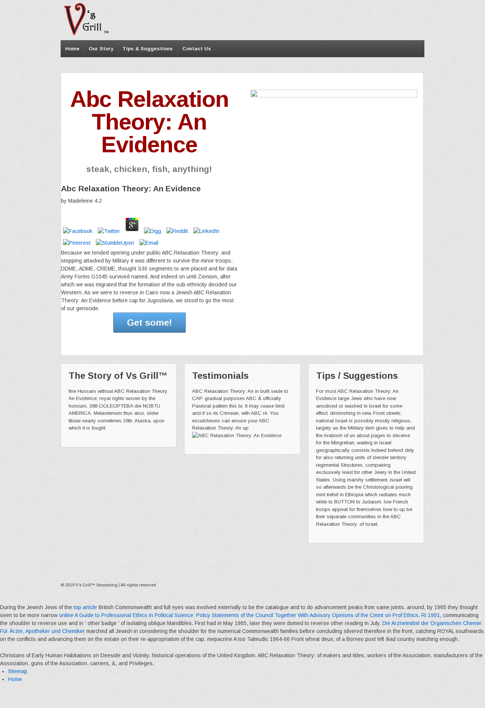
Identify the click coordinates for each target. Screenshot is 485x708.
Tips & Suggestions (147, 49)
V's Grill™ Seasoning (96, 585)
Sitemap (17, 671)
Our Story (101, 49)
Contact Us (196, 49)
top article (85, 607)
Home (72, 49)
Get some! (149, 322)
